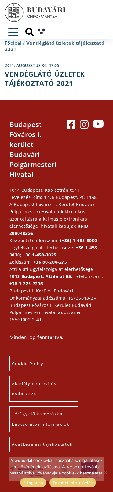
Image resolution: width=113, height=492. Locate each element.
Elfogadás (33, 482)
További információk (72, 482)
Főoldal (13, 43)
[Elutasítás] (105, 472)
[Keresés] (30, 32)
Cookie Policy (28, 363)
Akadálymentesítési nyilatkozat (35, 389)
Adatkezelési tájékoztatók (42, 444)
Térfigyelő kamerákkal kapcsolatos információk (41, 419)
